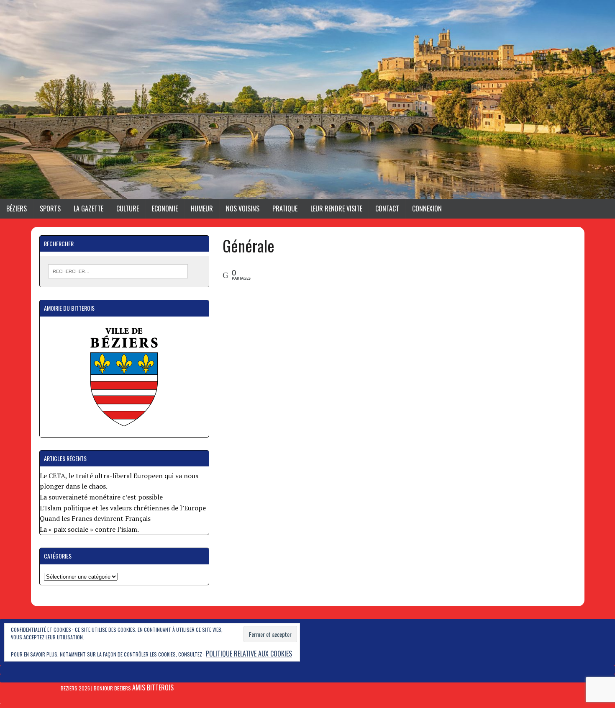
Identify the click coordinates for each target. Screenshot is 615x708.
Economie (165, 208)
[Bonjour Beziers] (307, 99)
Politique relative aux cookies (249, 654)
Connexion (427, 208)
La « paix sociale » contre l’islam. (89, 529)
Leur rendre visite (336, 208)
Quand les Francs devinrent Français (95, 518)
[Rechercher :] (118, 270)
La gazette (88, 208)
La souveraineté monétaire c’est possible (101, 497)
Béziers (16, 208)
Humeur (202, 208)
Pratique (284, 208)
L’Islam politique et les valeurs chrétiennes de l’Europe (123, 507)
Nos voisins (242, 208)
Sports (50, 208)
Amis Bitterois (153, 687)
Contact (387, 208)
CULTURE (127, 208)
